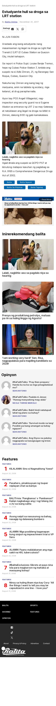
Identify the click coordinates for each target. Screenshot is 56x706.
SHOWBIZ (6, 612)
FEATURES (34, 612)
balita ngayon (26, 182)
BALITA (5, 605)
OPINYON (6, 618)
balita (9, 182)
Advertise (35, 643)
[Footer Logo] (13, 651)
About (6, 643)
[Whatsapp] (23, 29)
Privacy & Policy (19, 643)
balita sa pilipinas (15, 187)
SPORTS (33, 605)
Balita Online (11, 22)
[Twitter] (18, 29)
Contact (46, 643)
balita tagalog (37, 187)
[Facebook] (12, 29)
